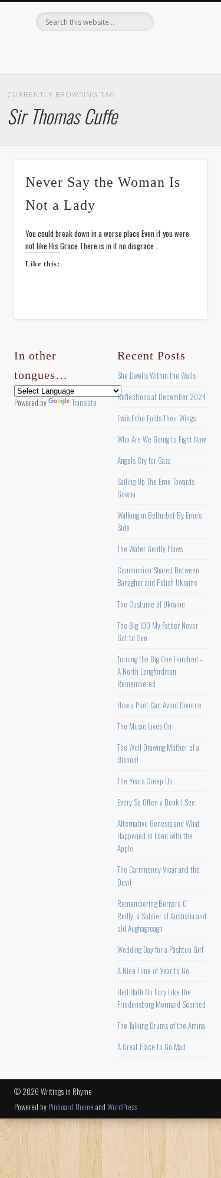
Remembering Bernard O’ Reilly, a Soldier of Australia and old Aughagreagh (161, 915)
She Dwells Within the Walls (156, 375)
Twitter (84, 51)
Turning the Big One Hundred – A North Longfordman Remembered (160, 671)
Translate (84, 402)
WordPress (122, 1107)
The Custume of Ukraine (151, 604)
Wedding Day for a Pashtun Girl (160, 949)
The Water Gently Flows (150, 549)
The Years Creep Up (145, 781)
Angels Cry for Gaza (144, 460)
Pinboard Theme (71, 1107)
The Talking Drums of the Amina (161, 1025)
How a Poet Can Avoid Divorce (159, 705)
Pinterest (109, 51)
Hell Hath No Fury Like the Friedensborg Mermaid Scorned (161, 998)
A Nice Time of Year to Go (153, 970)
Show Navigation (178, 105)
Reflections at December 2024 (161, 396)
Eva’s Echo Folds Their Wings (156, 418)
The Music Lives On (144, 726)
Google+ (157, 51)
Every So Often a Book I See (156, 802)
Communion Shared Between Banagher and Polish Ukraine (158, 576)
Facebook (60, 51)
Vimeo (133, 51)
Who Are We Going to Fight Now (161, 439)
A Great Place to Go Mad (151, 1046)
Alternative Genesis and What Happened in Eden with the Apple (158, 835)
